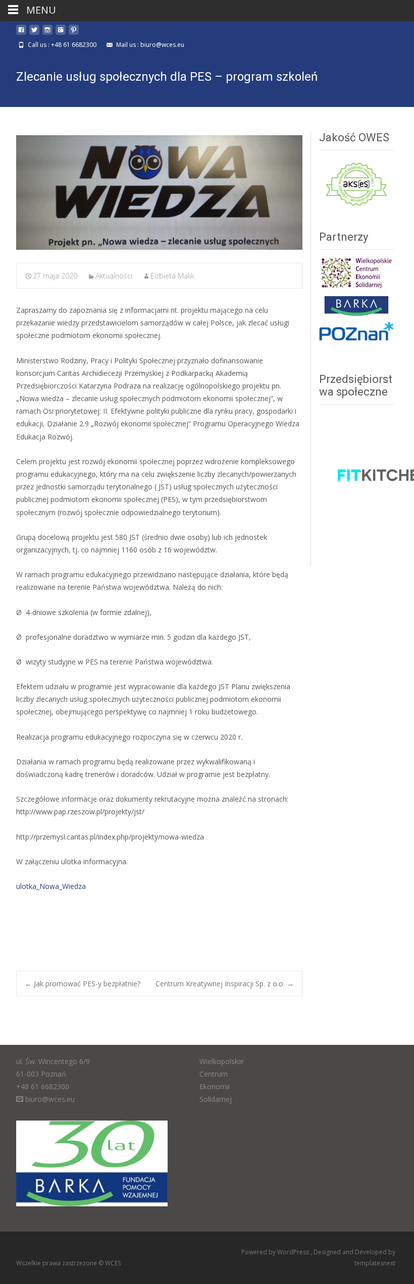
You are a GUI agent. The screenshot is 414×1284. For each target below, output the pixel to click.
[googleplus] (61, 33)
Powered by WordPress (275, 1252)
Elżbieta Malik (172, 276)
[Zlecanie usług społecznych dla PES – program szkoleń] (159, 192)
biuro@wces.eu (50, 1099)
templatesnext (374, 1263)
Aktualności (113, 276)
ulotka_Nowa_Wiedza (51, 886)
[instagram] (47, 33)
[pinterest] (74, 33)
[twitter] (34, 33)
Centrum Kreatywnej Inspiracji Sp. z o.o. (225, 983)
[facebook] (21, 33)
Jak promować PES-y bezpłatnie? (82, 983)
